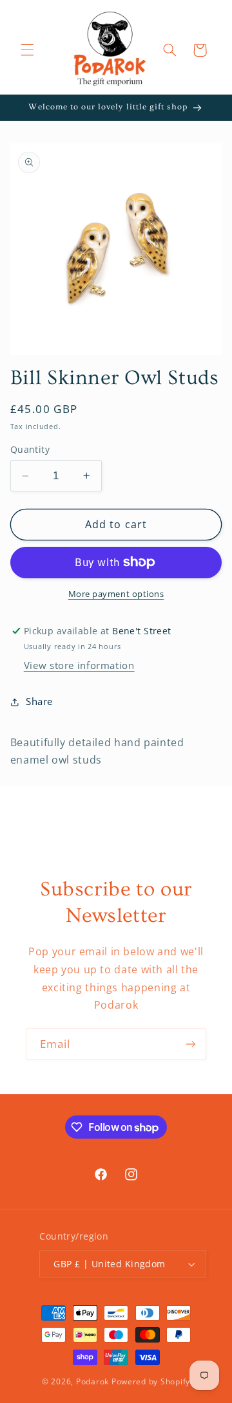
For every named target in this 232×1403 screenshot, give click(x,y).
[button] (27, 50)
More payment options (116, 594)
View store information (79, 665)
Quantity (30, 449)
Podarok (92, 1381)
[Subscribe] (191, 1043)
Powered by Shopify (150, 1381)
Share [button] (39, 701)
